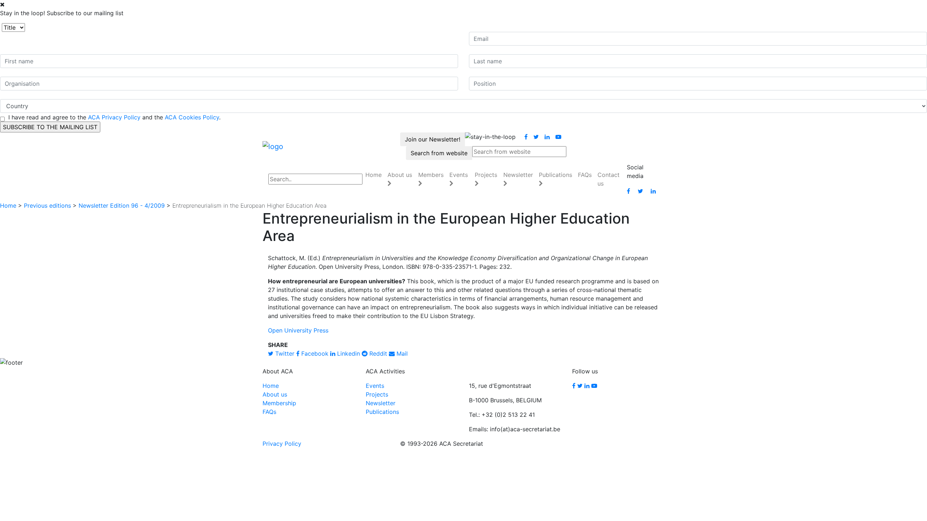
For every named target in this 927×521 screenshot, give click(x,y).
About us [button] (399, 174)
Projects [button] (486, 174)
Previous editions (47, 205)
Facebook (313, 353)
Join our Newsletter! (432, 139)
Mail (401, 353)
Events (375, 385)
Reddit (377, 353)
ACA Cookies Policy (192, 117)
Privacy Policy (282, 443)
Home (373, 174)
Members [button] (431, 174)
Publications (382, 411)
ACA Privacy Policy (114, 117)
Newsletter (380, 403)
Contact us (608, 179)
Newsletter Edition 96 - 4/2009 (122, 205)
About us (275, 394)
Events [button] (458, 174)
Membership (279, 403)
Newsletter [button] (518, 174)
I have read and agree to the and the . (114, 117)
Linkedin (347, 353)
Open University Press (298, 330)
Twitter (283, 353)
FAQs (585, 174)
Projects (377, 394)
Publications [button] (555, 174)
